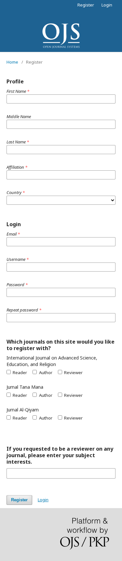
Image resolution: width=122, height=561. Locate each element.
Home (12, 62)
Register (85, 5)
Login (107, 5)
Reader (19, 372)
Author (45, 372)
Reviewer (73, 372)
